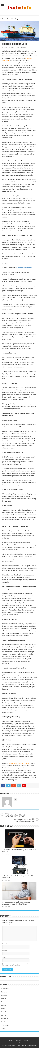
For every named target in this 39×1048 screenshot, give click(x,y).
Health (3, 1008)
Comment (6, 925)
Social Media (5, 1018)
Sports (3, 1022)
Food (3, 1002)
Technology (5, 1025)
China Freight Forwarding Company (20, 763)
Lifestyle (3, 1015)
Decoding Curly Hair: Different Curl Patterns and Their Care (15, 815)
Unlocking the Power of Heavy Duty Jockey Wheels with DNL (24, 820)
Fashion (3, 998)
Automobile (5, 988)
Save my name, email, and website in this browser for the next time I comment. (18, 964)
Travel (3, 1028)
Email (4, 950)
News (8, 19)
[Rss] (19, 1042)
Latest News (5, 1012)
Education (4, 995)
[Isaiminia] (19, 7)
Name (4, 944)
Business (4, 992)
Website (4, 957)
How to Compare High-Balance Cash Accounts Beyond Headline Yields (16, 903)
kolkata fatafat (32, 1045)
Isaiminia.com (21, 1045)
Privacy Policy (18, 1040)
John (5, 47)
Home (4, 19)
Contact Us (27, 1040)
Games (3, 1005)
